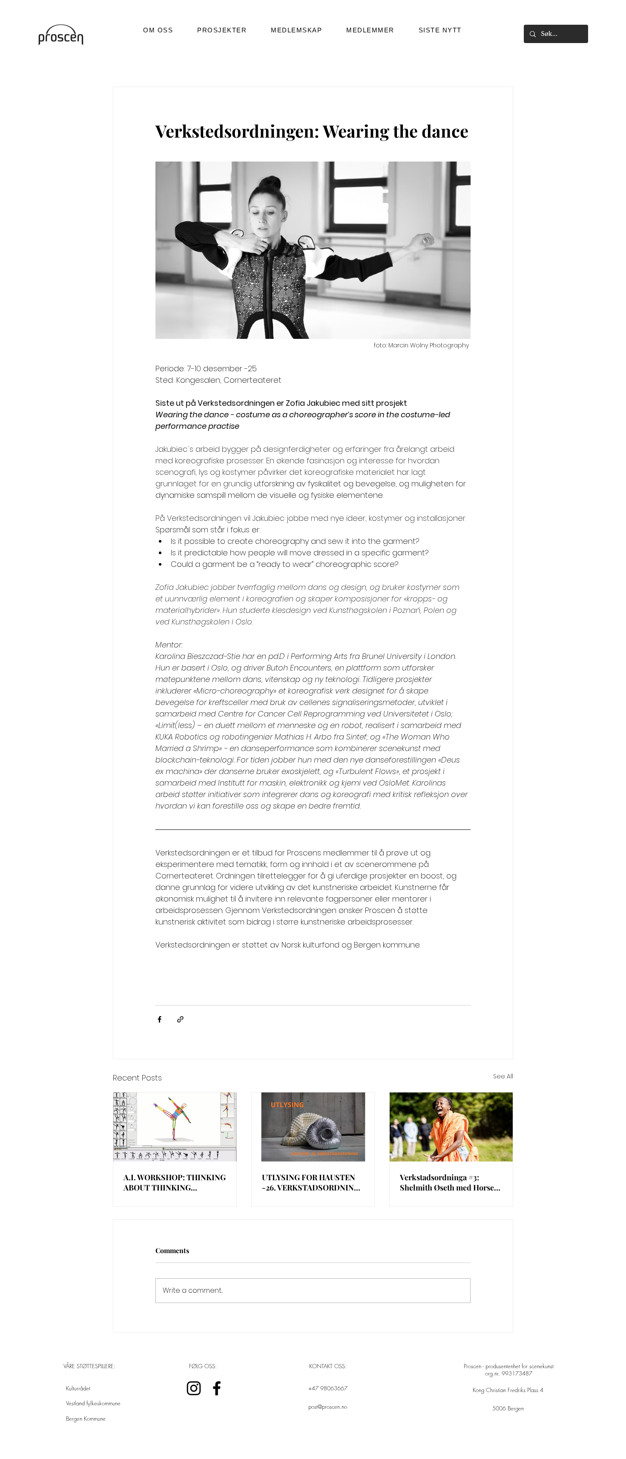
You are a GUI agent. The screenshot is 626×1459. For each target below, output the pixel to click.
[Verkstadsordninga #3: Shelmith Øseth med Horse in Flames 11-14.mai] (451, 1126)
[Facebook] (216, 1388)
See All (503, 1076)
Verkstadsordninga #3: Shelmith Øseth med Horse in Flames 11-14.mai (447, 1182)
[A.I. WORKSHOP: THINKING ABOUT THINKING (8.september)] (174, 1126)
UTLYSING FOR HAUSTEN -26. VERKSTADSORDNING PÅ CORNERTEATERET (310, 1182)
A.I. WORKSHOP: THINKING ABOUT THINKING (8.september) (174, 1182)
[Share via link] (180, 1019)
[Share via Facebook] (159, 1019)
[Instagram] (193, 1388)
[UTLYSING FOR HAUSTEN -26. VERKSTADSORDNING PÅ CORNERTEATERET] (313, 1126)
